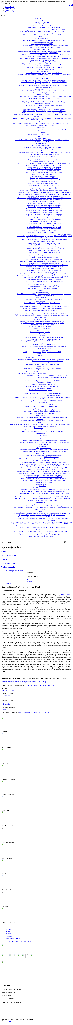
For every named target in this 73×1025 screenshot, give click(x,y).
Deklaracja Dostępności (13, 938)
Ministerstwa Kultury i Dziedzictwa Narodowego (34, 712)
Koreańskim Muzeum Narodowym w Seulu (40, 685)
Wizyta (3, 552)
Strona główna (12, 571)
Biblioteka (9, 936)
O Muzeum (5, 559)
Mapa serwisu (10, 929)
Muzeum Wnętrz (10, 10)
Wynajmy (8, 933)
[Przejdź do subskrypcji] (7, 571)
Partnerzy (8, 931)
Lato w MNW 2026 (8, 555)
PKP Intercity (6, 704)
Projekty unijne (10, 940)
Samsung (5, 709)
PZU (3, 697)
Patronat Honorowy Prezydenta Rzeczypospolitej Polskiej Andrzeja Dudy (24, 682)
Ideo (10, 1021)
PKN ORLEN (6, 695)
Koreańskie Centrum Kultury (11, 690)
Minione (8, 583)
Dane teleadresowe (8, 563)
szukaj (3, 542)
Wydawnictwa (10, 935)
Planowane (30, 580)
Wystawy (20, 571)
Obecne (29, 581)
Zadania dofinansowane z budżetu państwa (18, 941)
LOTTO (4, 702)
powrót (4, 924)
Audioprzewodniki (8, 567)
